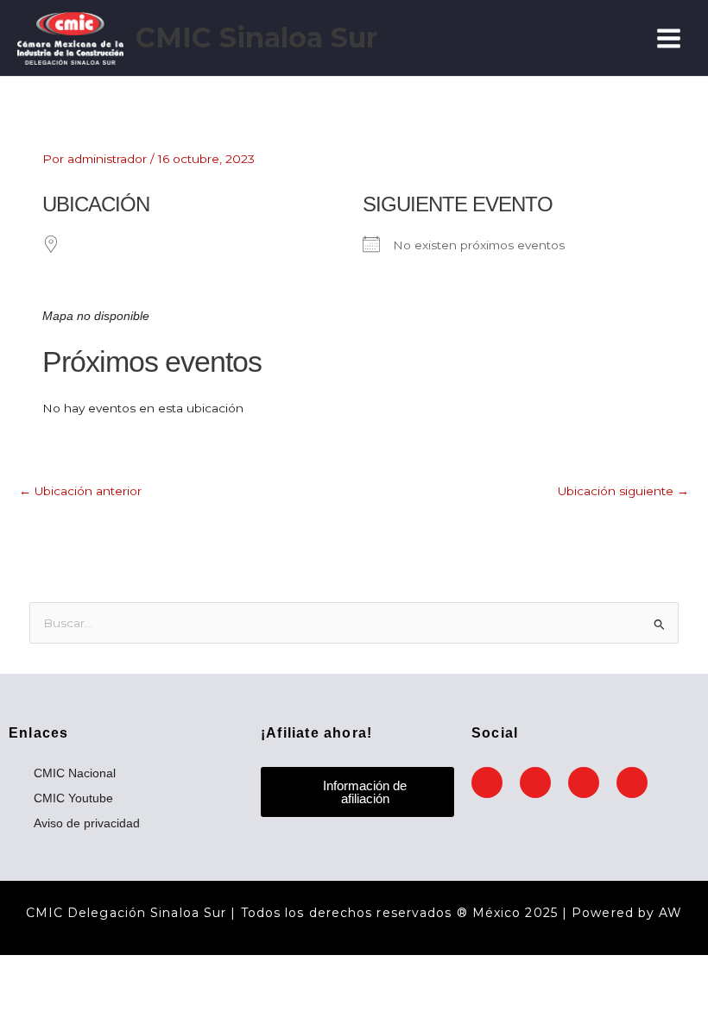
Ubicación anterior (80, 491)
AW (670, 913)
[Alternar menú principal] (669, 38)
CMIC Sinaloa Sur (256, 37)
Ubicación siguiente (623, 491)
